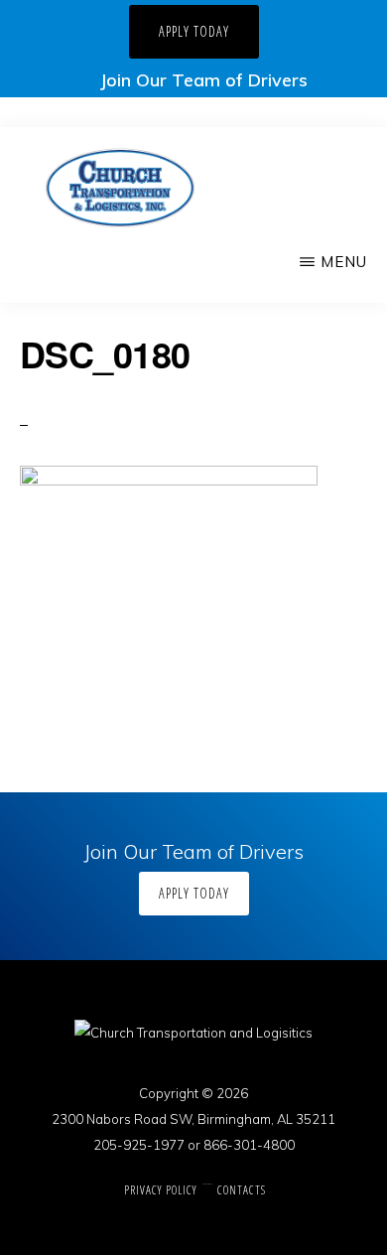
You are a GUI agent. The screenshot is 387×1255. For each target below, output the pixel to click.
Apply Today (194, 31)
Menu (344, 261)
